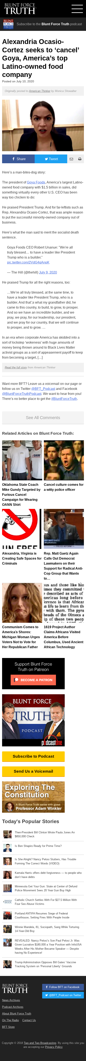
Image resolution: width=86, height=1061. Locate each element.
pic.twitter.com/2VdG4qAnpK (28, 262)
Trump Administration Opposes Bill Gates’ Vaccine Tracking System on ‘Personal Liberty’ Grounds (45, 964)
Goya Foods (36, 182)
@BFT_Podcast (43, 388)
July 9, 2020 (48, 272)
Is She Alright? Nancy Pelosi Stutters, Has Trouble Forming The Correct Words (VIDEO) (45, 861)
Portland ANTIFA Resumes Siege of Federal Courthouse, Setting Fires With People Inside (42, 915)
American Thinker (39, 91)
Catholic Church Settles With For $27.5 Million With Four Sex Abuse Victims (46, 901)
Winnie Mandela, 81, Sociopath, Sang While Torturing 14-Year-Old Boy (47, 929)
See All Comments (43, 417)
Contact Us (29, 1020)
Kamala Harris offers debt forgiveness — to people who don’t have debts (48, 874)
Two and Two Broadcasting (40, 1043)
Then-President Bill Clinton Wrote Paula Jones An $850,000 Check (45, 834)
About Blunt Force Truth (16, 1013)
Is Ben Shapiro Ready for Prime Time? (38, 846)
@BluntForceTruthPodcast (21, 394)
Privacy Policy (54, 1046)
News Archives (11, 1000)
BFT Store (8, 1026)
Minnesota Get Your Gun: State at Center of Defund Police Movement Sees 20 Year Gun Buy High (46, 888)
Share (21, 159)
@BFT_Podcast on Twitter (64, 995)
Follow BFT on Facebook (64, 987)
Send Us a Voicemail (33, 771)
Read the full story (16, 367)
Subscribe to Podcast (33, 756)
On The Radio (10, 1020)
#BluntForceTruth (64, 399)
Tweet (53, 159)
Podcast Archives (12, 1006)
